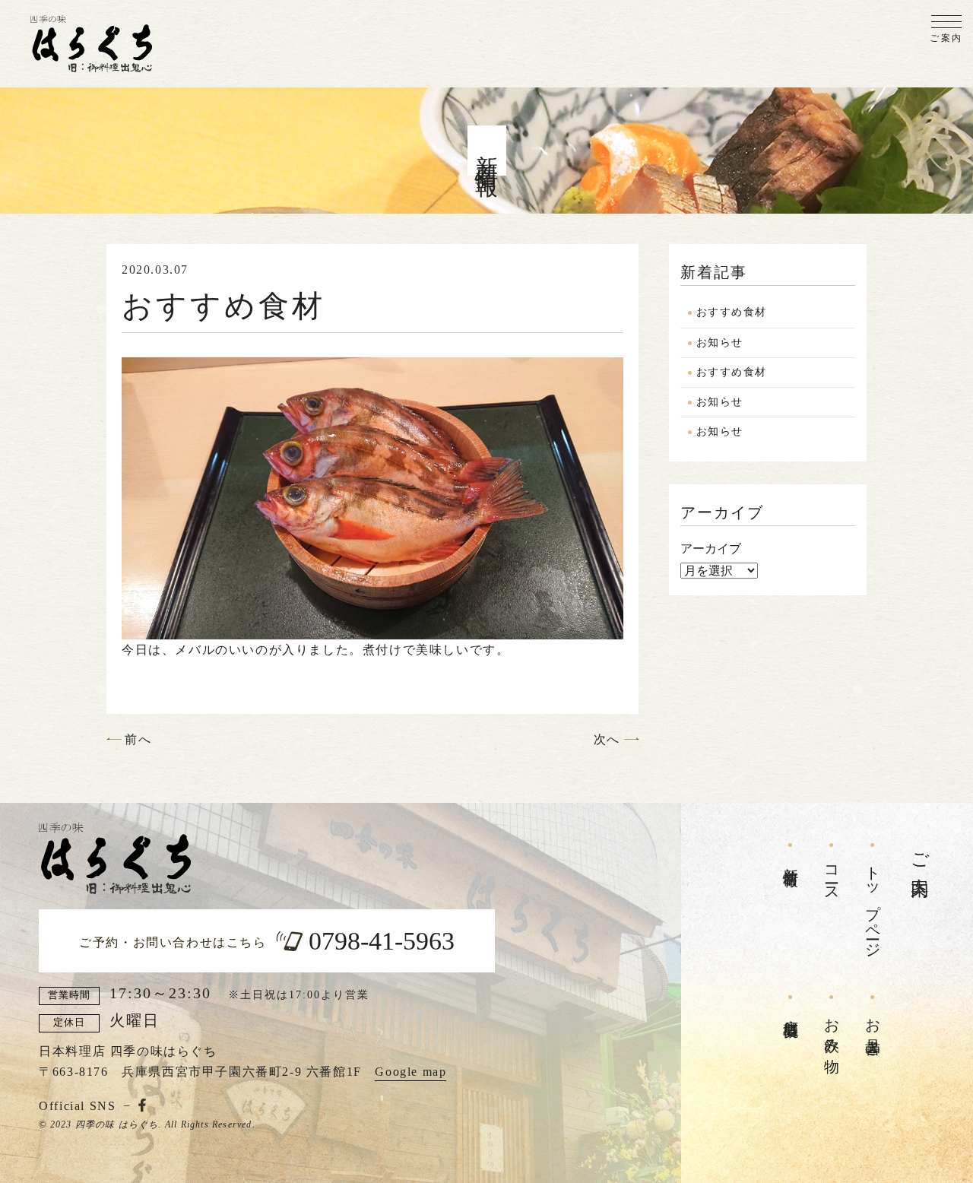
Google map (410, 1071)
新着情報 (790, 859)
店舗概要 (790, 1011)
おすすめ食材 (731, 312)
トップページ (872, 904)
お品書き (872, 1028)
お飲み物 (831, 1028)
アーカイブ (710, 548)
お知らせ (719, 342)
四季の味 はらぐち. (118, 1124)
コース (831, 876)
